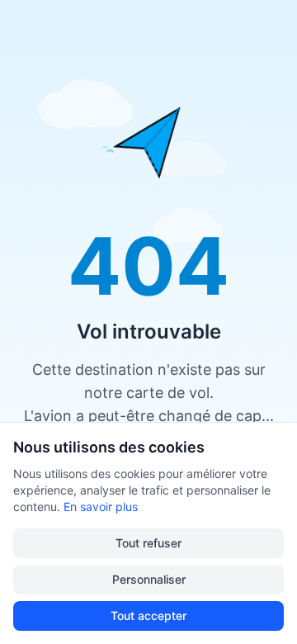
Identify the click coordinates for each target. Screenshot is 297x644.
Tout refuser (149, 543)
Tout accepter (148, 615)
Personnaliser (149, 579)
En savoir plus (101, 507)
